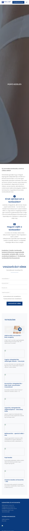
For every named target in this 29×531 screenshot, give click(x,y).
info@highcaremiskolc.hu (8, 507)
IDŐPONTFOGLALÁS (19, 2)
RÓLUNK (4, 521)
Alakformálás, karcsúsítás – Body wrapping (13, 336)
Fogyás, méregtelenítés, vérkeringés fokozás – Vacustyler (14, 360)
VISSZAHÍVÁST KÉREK (14, 303)
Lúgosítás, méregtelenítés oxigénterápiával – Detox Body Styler (13, 409)
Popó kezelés (8, 457)
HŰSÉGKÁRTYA (5, 519)
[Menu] (26, 2)
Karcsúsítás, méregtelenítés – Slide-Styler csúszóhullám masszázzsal (13, 385)
